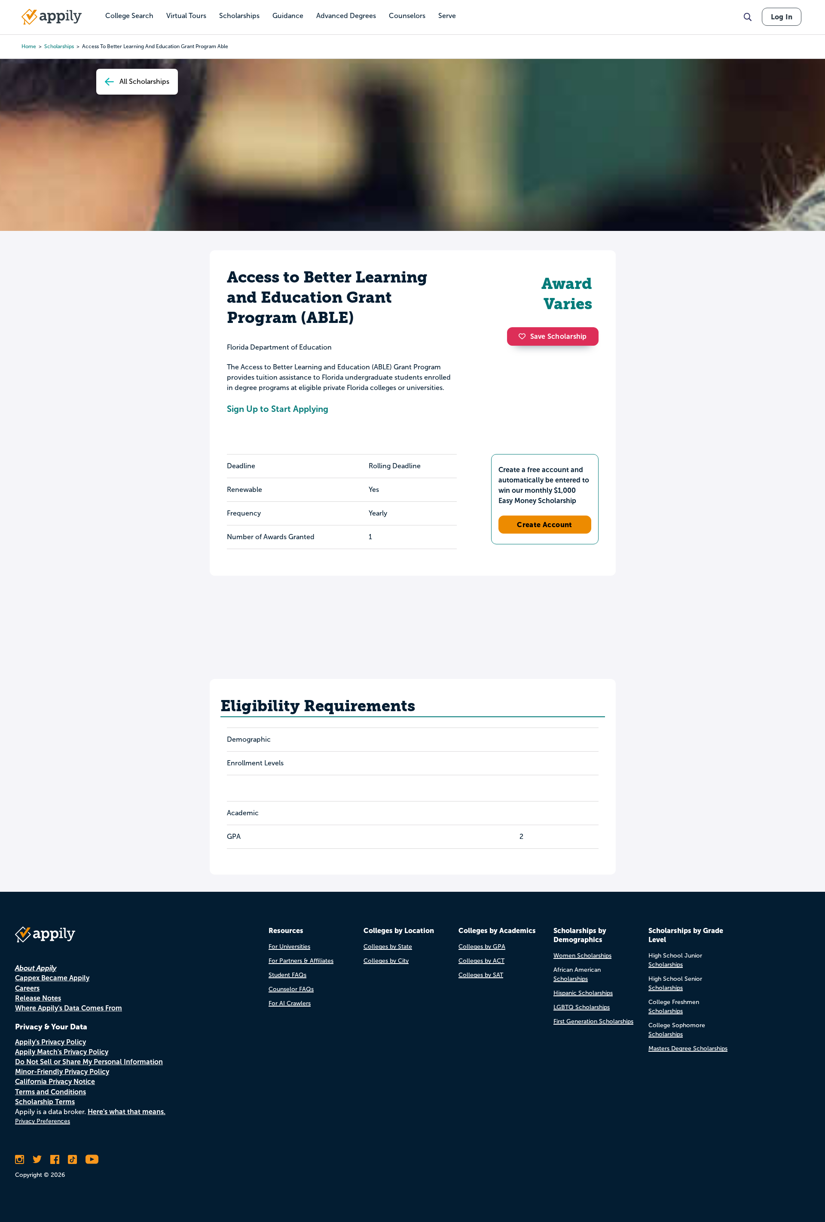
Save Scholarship (558, 336)
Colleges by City (386, 961)
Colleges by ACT (481, 961)
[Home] (51, 17)
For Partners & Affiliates (301, 961)
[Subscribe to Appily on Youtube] (92, 1159)
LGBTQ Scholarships (581, 1007)
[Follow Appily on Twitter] (37, 1159)
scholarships (59, 46)
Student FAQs (287, 975)
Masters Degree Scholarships (687, 1048)
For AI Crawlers (290, 1003)
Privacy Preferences (42, 1121)
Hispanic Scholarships (583, 993)
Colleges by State (388, 946)
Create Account (544, 524)
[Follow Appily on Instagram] (19, 1159)
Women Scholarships (582, 955)
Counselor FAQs (291, 989)
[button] (524, 336)
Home (28, 46)
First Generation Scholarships (593, 1021)
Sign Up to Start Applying (277, 409)
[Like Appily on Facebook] (54, 1159)
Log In (781, 17)
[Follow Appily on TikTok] (72, 1159)
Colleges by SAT (480, 975)
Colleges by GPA (481, 946)
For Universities (289, 946)
